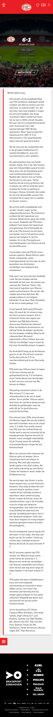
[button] (3, 641)
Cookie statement (26, 712)
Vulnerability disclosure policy (40, 709)
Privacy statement (14, 712)
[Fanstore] (37, 4)
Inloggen (49, 4)
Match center (24, 72)
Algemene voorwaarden (11, 709)
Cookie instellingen (38, 712)
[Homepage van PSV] (26, 7)
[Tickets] (43, 4)
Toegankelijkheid (25, 709)
